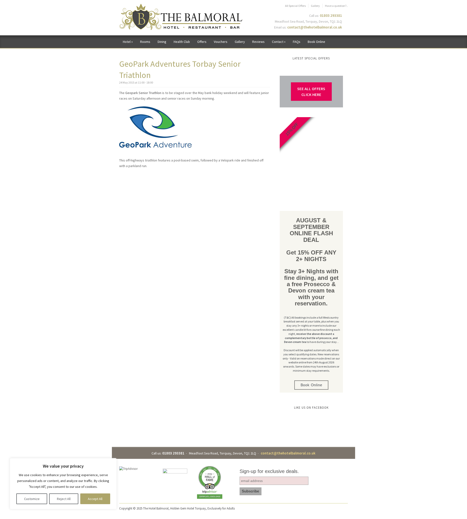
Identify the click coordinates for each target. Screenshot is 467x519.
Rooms (145, 41)
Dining (162, 41)
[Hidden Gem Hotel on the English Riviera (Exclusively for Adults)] (181, 17)
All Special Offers (295, 6)
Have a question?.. (336, 6)
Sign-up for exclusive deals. (269, 471)
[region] (63, 483)
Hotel (128, 41)
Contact (279, 41)
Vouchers (220, 41)
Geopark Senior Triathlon (143, 93)
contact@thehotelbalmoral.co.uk (314, 27)
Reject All (64, 499)
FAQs (296, 41)
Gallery (315, 6)
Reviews (258, 41)
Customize (32, 499)
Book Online (316, 41)
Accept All (95, 499)
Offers (202, 41)
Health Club (182, 41)
